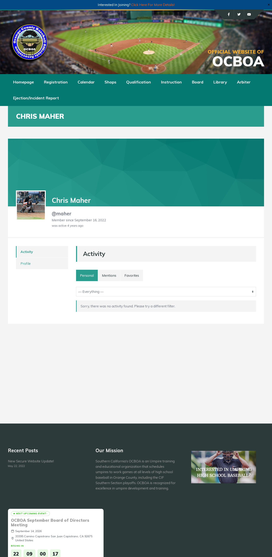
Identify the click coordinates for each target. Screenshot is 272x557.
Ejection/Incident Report (36, 97)
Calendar (86, 81)
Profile (26, 263)
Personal (87, 275)
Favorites (131, 275)
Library (220, 81)
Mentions (109, 275)
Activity (27, 252)
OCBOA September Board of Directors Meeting (50, 522)
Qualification (138, 81)
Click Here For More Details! (152, 5)
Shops (110, 81)
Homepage (23, 81)
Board (197, 81)
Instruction (171, 81)
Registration (56, 81)
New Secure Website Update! (31, 461)
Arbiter (243, 81)
